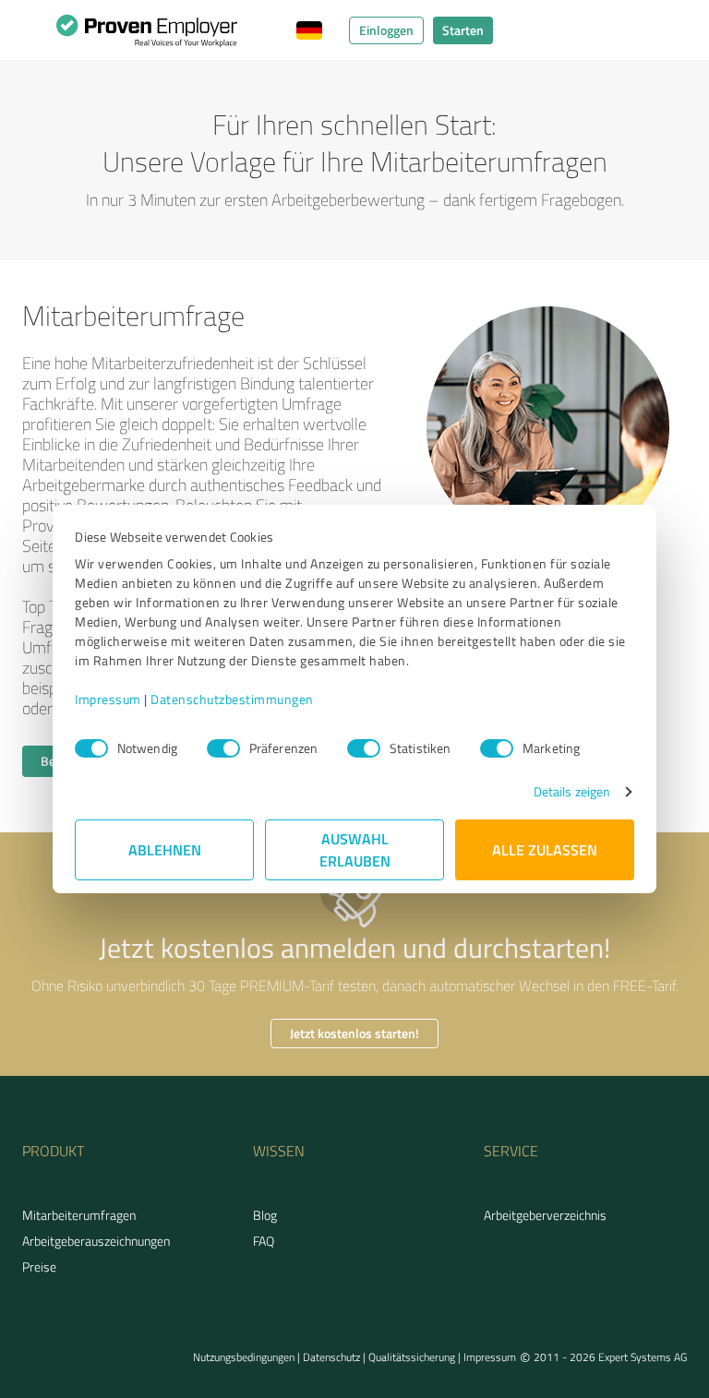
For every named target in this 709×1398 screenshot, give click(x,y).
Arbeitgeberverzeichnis (545, 1215)
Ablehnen (164, 849)
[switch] (223, 748)
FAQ (263, 1240)
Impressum (108, 699)
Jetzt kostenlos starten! (354, 1033)
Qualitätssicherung (411, 1357)
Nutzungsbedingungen (243, 1357)
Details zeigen (572, 791)
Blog (265, 1215)
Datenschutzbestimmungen (232, 699)
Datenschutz (331, 1357)
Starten (463, 30)
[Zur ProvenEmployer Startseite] (146, 35)
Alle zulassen (544, 849)
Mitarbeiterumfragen (79, 1215)
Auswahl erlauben (355, 849)
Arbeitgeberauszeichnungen (96, 1240)
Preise (39, 1266)
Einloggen (386, 30)
